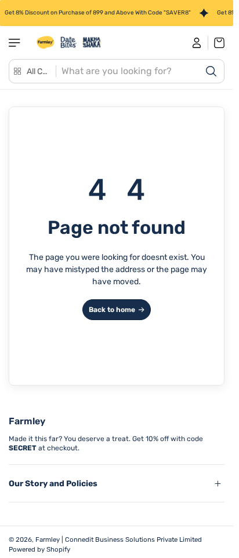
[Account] (197, 43)
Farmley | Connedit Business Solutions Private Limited (118, 539)
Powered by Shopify (39, 549)
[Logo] (69, 42)
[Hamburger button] (16, 43)
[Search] (211, 71)
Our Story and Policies (53, 484)
